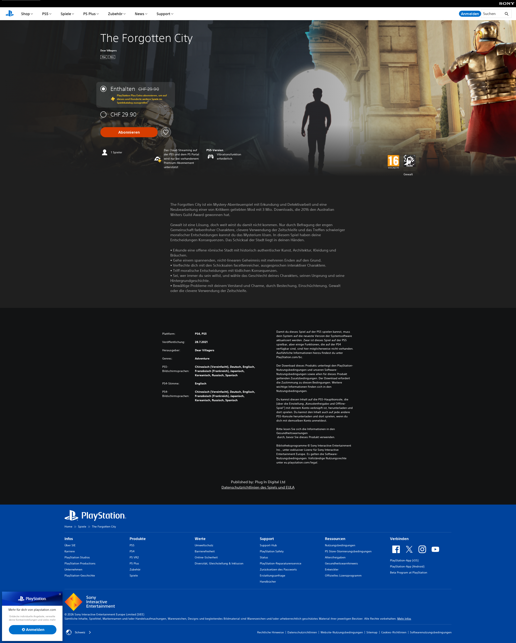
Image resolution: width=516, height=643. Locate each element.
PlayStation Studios (77, 557)
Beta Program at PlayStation (408, 572)
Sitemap (372, 632)
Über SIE (70, 545)
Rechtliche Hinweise (270, 632)
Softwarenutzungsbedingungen (431, 632)
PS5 (45, 13)
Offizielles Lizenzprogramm (343, 575)
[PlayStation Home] (10, 13)
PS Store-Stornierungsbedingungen (348, 551)
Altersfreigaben (335, 557)
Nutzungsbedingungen (340, 545)
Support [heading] (267, 538)
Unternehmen (73, 569)
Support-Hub (268, 545)
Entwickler (331, 569)
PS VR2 (134, 557)
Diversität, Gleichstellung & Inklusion (219, 563)
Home (68, 526)
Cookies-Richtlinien (393, 632)
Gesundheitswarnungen (292, 433)
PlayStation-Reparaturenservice (280, 563)
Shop (25, 13)
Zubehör (115, 13)
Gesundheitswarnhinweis (341, 563)
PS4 (132, 551)
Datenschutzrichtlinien (302, 632)
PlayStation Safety (272, 551)
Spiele (66, 13)
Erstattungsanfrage (272, 575)
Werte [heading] (200, 538)
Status (264, 557)
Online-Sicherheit (206, 557)
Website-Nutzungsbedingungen (341, 632)
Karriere (69, 551)
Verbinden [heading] (399, 538)
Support (163, 13)
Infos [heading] (68, 538)
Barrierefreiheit (205, 551)
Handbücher (268, 581)
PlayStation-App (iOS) (404, 560)
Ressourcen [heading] (335, 538)
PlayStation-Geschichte (79, 575)
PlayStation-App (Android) (407, 566)
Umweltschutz (204, 545)
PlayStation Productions (80, 563)
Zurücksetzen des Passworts (278, 569)
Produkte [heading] (138, 538)
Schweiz (80, 632)
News (139, 13)
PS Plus (89, 13)
